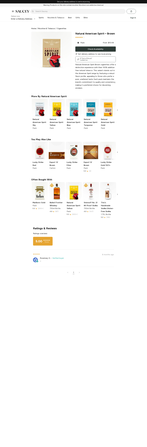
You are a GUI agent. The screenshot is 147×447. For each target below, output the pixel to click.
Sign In (133, 17)
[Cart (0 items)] (131, 11)
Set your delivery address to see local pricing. (73, 2)
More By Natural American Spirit (49, 96)
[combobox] (80, 11)
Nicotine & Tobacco (46, 28)
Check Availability (95, 49)
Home (33, 28)
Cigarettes (61, 28)
